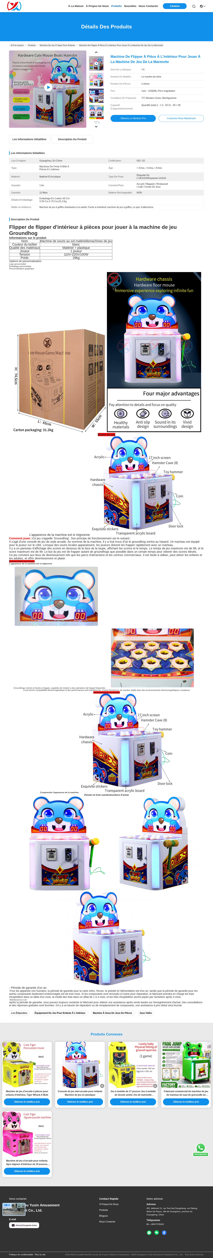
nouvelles (130, 6)
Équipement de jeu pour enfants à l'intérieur (60, 1013)
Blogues (103, 1216)
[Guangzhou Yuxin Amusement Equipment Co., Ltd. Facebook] (164, 1232)
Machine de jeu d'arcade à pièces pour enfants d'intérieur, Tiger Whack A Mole (27, 1093)
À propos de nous (97, 6)
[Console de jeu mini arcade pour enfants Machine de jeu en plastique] (80, 1065)
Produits (32, 45)
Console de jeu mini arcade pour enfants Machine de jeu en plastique (80, 1093)
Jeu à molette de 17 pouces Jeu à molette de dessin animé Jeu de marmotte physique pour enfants (133, 1093)
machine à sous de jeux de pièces (112, 1013)
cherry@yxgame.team (26, 1225)
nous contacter (148, 6)
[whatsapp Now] (201, 1156)
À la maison (76, 6)
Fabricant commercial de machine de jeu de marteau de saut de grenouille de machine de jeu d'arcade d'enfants (186, 1093)
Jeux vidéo (146, 1013)
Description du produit (72, 139)
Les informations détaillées (29, 139)
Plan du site (40, 1254)
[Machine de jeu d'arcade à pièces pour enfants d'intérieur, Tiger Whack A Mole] (27, 1065)
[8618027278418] (149, 1232)
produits (116, 6)
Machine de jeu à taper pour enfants (57, 45)
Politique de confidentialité (21, 1254)
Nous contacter (107, 1221)
